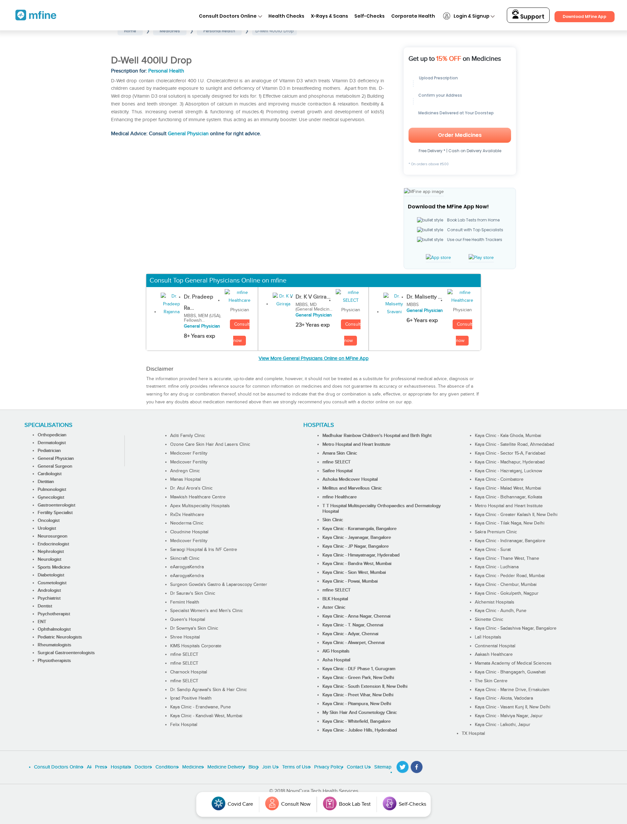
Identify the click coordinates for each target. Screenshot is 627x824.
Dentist (45, 606)
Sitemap (383, 767)
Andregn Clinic (185, 471)
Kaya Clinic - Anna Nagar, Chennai (356, 616)
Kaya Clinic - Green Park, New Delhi (358, 677)
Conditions (166, 767)
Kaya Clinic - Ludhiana (497, 567)
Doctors (143, 767)
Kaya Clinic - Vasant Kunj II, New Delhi (512, 707)
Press (101, 767)
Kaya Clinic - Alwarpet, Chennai (353, 642)
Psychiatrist (49, 598)
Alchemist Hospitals (494, 602)
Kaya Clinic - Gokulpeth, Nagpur (507, 593)
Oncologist (48, 520)
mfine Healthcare (339, 497)
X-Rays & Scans (329, 16)
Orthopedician (52, 435)
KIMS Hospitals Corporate (195, 646)
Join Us (270, 767)
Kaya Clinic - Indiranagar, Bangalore (510, 540)
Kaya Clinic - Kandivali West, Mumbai (206, 716)
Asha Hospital (336, 660)
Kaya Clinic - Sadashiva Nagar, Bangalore (515, 628)
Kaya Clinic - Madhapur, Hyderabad (510, 462)
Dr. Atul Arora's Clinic (191, 488)
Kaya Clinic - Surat (493, 549)
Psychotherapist (54, 614)
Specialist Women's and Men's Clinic (206, 610)
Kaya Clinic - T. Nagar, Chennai (352, 625)
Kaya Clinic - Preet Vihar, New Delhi (357, 695)
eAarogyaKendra (187, 567)
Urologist (47, 528)
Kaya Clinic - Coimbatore (499, 479)
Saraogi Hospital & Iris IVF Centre (203, 549)
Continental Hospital (495, 646)
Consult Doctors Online (228, 16)
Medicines (192, 767)
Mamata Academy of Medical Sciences (513, 663)
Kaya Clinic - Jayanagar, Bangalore (356, 537)
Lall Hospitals (488, 637)
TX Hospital (473, 733)
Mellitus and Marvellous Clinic (352, 488)
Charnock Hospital (188, 672)
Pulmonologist (52, 489)
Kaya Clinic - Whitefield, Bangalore (356, 721)
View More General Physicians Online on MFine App (314, 358)
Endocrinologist (53, 544)
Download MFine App (584, 16)
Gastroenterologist (56, 505)
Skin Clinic (332, 520)
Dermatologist (52, 442)
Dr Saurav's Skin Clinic (192, 593)
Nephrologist (51, 551)
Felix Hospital (183, 724)
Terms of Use (296, 767)
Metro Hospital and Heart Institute (356, 444)
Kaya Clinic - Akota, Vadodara (504, 698)
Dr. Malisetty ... (424, 297)
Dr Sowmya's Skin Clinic (194, 628)
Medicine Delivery (226, 767)
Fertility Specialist (55, 512)
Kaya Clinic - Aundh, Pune (500, 610)
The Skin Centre (491, 681)
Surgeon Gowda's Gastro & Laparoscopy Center (218, 584)
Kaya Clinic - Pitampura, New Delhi (356, 703)
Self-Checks (369, 16)
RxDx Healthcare (187, 514)
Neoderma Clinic (186, 523)
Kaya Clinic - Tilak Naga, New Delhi (509, 523)
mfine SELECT (184, 654)
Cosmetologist (52, 583)
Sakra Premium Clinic (496, 532)
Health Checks (286, 16)
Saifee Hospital (337, 471)
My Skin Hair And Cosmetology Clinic (359, 712)
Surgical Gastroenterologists (66, 652)
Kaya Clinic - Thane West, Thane (507, 558)
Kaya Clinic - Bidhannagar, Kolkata (508, 497)
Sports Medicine (54, 567)
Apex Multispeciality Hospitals (200, 506)
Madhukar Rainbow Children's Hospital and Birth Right (376, 435)
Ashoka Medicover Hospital (350, 479)
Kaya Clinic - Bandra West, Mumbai (356, 563)
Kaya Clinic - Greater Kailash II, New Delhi (516, 514)
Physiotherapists (54, 660)
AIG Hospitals (335, 651)
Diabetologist (51, 575)
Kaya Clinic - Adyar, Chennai (350, 634)
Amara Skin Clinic (339, 453)
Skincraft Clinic (185, 558)
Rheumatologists (54, 645)
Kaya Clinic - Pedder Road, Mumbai (510, 575)
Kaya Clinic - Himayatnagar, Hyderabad (360, 555)
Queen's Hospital (187, 619)
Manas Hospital (185, 479)
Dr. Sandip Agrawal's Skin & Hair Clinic (208, 689)
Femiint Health (184, 602)
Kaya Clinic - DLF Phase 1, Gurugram (358, 668)
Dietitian (46, 481)
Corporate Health (413, 16)
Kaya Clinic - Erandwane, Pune (200, 707)
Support (531, 17)
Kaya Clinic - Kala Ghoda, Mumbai (508, 435)
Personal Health (166, 71)
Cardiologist (49, 474)
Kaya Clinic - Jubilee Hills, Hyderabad (359, 730)
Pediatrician (49, 450)
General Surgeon (55, 466)
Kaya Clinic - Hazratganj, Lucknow (508, 471)
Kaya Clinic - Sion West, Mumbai (354, 572)
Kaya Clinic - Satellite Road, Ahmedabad (514, 444)
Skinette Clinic (489, 619)
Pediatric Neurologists (60, 637)
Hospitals (121, 767)
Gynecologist (51, 497)
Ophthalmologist (54, 629)
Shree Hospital (185, 637)
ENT (42, 621)
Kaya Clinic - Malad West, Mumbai (508, 488)
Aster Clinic (333, 607)
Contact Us (358, 767)
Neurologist (49, 559)
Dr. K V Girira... (313, 297)
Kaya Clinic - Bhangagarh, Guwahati (510, 672)
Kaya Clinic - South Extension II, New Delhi (364, 686)
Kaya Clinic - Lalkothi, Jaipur (502, 724)
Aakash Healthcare (494, 654)
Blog (253, 767)
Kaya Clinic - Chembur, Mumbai (506, 584)
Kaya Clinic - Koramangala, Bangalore (359, 528)
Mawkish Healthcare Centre (198, 497)
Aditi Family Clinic (187, 435)
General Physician (188, 134)
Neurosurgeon (52, 536)
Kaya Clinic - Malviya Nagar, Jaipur (509, 716)
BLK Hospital (335, 599)
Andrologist (49, 590)
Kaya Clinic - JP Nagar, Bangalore (355, 546)
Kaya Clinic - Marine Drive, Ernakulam (512, 689)
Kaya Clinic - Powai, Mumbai (350, 581)
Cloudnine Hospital (189, 532)
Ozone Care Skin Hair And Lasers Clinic (210, 444)
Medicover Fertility (188, 453)
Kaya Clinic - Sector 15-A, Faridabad (510, 453)
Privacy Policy (328, 767)
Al (89, 767)
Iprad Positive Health (191, 698)
